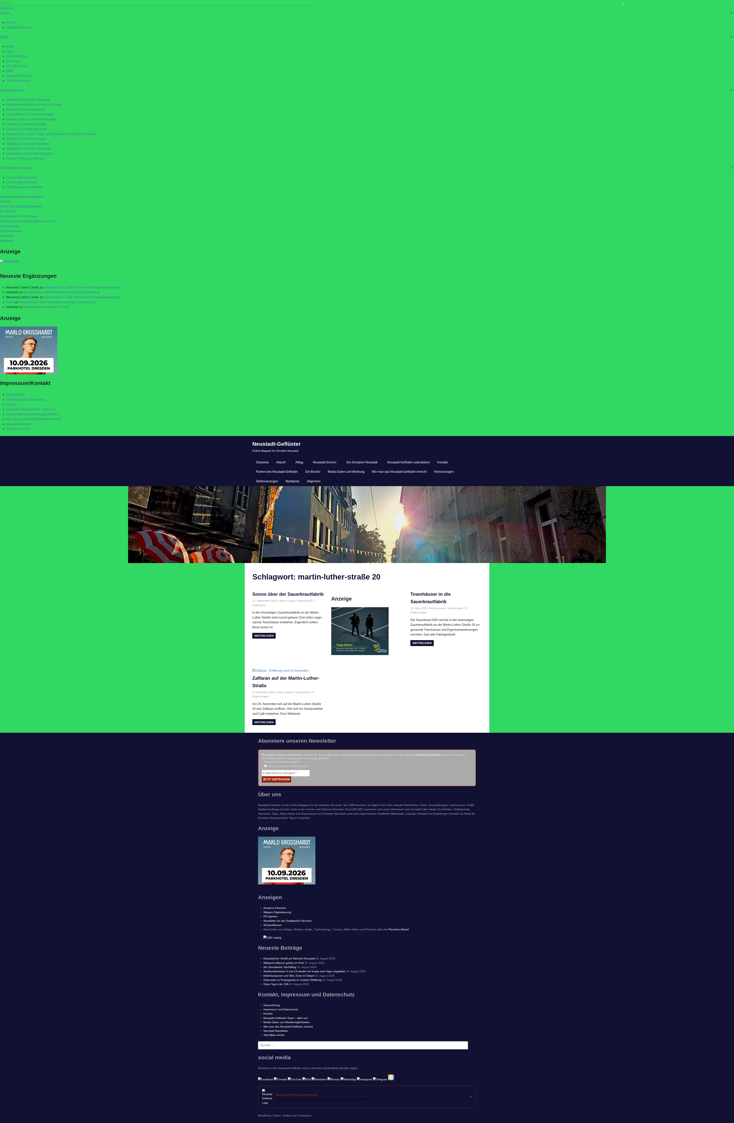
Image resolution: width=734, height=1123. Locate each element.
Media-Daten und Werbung (18, 216)
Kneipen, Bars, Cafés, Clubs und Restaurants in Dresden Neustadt (51, 134)
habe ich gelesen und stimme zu (287, 766)
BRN (9, 71)
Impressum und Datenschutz (25, 399)
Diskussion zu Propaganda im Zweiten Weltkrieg (292, 979)
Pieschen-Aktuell (399, 929)
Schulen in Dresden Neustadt (26, 138)
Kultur (10, 46)
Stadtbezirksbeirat (18, 27)
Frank (10, 302)
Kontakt (5, 201)
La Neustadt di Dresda (21, 182)
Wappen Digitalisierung (277, 912)
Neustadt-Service (12, 90)
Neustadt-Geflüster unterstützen (21, 196)
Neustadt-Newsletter (20, 424)
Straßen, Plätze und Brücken (25, 158)
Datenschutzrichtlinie (428, 754)
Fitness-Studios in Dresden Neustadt (31, 119)
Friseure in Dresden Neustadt (26, 124)
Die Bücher (7, 211)
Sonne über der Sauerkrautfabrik (288, 594)
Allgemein (7, 240)
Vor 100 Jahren (16, 66)
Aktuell (4, 13)
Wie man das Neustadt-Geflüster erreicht (27, 221)
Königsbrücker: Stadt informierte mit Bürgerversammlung (82, 287)
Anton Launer (287, 600)
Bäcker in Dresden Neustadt (25, 109)
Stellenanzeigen (11, 231)
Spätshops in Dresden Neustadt (27, 143)
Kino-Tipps (13, 61)
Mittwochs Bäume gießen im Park (46, 307)
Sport (9, 51)
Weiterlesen (264, 635)
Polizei (10, 22)
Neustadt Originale (19, 75)
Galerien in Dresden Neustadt (26, 129)
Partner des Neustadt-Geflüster (21, 206)
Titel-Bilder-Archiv (18, 80)
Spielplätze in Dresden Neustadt (28, 148)
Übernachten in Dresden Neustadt (29, 153)
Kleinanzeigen (10, 226)
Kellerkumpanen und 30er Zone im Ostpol (288, 975)
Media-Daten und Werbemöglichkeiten (32, 414)
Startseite (6, 8)
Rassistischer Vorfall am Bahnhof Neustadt (289, 958)
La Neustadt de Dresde (21, 177)
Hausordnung (15, 394)
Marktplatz (7, 235)
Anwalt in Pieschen (274, 907)
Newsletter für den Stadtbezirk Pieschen (287, 920)
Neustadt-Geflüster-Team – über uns (30, 409)
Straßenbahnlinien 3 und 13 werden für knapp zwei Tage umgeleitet (304, 971)
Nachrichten (305, 600)
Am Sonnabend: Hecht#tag (279, 967)
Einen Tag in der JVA (275, 984)
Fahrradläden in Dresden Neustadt (29, 114)
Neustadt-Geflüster (276, 444)
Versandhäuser (272, 925)
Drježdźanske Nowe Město (24, 187)
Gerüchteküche (16, 56)
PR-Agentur (270, 916)
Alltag (4, 37)
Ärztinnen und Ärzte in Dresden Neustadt (34, 104)
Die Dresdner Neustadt (15, 168)
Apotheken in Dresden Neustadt (28, 99)
